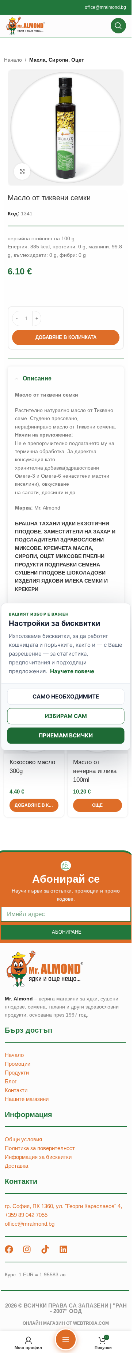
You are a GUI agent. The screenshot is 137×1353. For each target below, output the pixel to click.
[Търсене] (118, 25)
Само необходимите (66, 696)
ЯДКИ (68, 523)
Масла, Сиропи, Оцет (56, 60)
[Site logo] (25, 25)
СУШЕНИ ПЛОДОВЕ (40, 573)
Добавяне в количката (65, 337)
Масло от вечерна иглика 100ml (95, 771)
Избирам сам (66, 715)
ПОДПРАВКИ (61, 565)
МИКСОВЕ (68, 556)
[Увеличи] (22, 171)
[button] (33, 805)
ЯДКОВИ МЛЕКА (62, 581)
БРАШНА (26, 523)
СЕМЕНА (89, 565)
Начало (13, 60)
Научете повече (72, 671)
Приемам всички (66, 735)
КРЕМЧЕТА (58, 548)
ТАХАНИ (49, 523)
